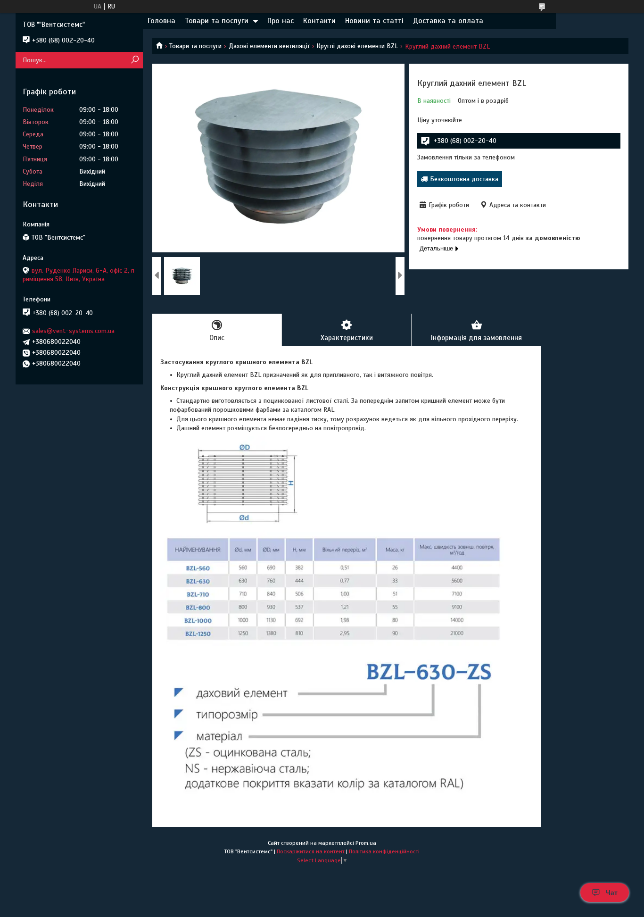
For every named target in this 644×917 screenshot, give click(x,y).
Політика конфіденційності (384, 851)
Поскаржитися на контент (311, 851)
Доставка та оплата (448, 20)
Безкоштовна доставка (464, 179)
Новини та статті (374, 20)
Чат (612, 892)
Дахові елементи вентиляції (269, 46)
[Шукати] (134, 60)
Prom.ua (365, 843)
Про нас (280, 20)
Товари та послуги (216, 20)
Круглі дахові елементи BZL (357, 46)
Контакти (319, 20)
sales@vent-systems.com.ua (73, 331)
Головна (161, 20)
